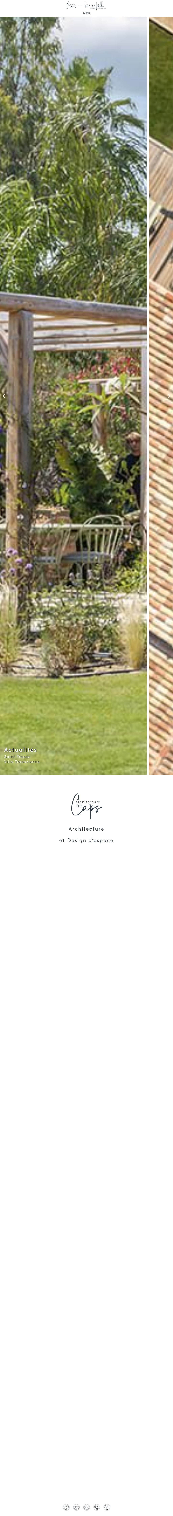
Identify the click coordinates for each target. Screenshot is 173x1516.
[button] (4, 396)
